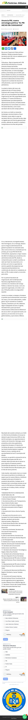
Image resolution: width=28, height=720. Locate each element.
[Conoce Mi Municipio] (14, 711)
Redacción (16, 29)
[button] (24, 716)
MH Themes (14, 718)
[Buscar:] (14, 10)
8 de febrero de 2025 (7, 29)
